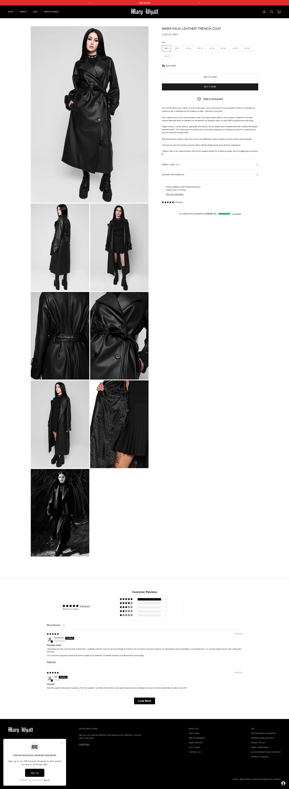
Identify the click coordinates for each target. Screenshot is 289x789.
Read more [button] (51, 662)
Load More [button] (144, 700)
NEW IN (23, 12)
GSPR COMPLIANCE (260, 747)
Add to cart (210, 77)
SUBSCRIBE (84, 744)
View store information (175, 194)
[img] (53, 634)
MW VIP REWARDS (197, 738)
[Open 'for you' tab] (283, 783)
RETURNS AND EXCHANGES (263, 733)
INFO (35, 12)
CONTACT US (195, 752)
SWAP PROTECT (196, 743)
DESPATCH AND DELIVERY (262, 738)
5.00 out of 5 (85, 606)
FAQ (253, 729)
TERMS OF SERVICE (260, 757)
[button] (168, 202)
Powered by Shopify (270, 779)
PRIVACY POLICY (258, 743)
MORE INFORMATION (183, 3)
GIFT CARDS (194, 747)
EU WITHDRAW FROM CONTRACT (266, 752)
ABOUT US (193, 729)
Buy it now (210, 87)
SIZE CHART (194, 733)
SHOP (10, 12)
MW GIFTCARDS (51, 12)
